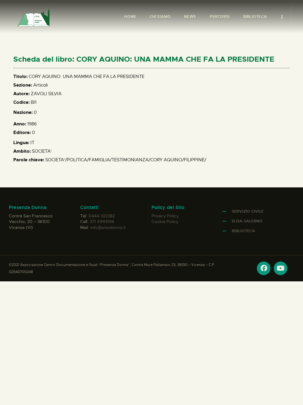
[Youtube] (280, 268)
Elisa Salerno (247, 221)
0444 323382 (101, 216)
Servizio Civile (248, 211)
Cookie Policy (165, 221)
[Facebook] (263, 268)
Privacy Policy (165, 216)
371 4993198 (102, 221)
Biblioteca (243, 230)
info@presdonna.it (108, 227)
